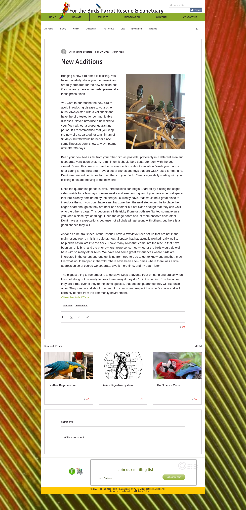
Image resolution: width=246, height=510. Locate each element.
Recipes (153, 28)
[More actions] (183, 52)
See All (198, 345)
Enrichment (136, 28)
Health (76, 28)
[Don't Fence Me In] (177, 365)
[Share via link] (87, 317)
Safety (63, 28)
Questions (91, 28)
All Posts (48, 28)
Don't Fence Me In (168, 385)
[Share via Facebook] (62, 317)
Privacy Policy (142, 491)
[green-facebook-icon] (72, 471)
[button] (197, 28)
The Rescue (108, 28)
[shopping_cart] (79, 471)
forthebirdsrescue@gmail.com (121, 491)
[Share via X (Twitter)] (70, 317)
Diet (123, 28)
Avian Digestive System (118, 385)
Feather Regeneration (62, 385)
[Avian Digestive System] (123, 365)
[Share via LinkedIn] (79, 317)
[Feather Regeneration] (69, 365)
